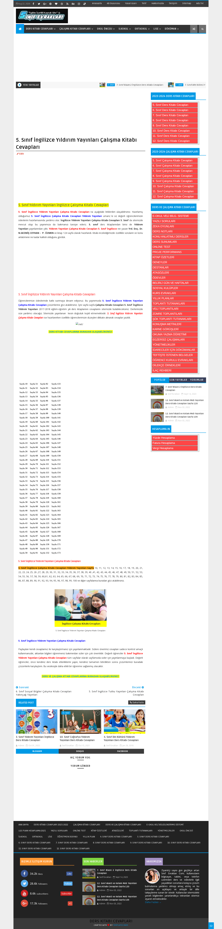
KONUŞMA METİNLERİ (167, 324)
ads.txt (199, 3)
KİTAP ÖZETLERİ (163, 257)
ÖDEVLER (159, 277)
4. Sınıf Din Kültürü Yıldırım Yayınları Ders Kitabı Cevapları (121, 738)
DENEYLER (160, 262)
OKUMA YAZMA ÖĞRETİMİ (169, 334)
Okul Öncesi (104, 28)
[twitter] (39, 3)
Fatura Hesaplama (164, 443)
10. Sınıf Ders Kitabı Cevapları (171, 130)
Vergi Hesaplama (163, 448)
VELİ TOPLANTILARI (165, 308)
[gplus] (44, 3)
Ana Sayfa (23, 824)
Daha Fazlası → (153, 902)
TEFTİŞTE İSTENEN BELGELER (173, 355)
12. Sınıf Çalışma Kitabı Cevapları (173, 196)
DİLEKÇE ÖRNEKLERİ (167, 365)
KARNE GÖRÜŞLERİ (166, 329)
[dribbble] (61, 3)
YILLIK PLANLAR (163, 298)
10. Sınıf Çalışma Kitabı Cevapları (173, 186)
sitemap (186, 3)
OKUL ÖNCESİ (186, 830)
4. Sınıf (109, 713)
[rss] (67, 3)
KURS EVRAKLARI (164, 293)
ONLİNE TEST (161, 246)
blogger (37, 751)
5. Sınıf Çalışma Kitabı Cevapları (173, 160)
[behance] (73, 3)
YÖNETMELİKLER (164, 344)
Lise (156, 28)
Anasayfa (97, 3)
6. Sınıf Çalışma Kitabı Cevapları (173, 165)
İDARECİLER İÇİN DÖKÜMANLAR (174, 349)
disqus (80, 751)
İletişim (173, 3)
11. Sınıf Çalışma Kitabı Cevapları (173, 191)
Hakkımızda (157, 3)
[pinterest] (50, 3)
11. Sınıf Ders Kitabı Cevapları (171, 135)
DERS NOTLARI (163, 231)
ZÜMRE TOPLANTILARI (167, 313)
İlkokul (123, 28)
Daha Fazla (138, 702)
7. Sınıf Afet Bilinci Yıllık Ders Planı (189, 85)
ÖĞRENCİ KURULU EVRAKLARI (173, 360)
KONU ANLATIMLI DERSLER (170, 236)
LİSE (50, 836)
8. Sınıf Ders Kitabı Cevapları (170, 120)
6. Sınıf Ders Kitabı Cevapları (170, 110)
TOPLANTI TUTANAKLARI (169, 303)
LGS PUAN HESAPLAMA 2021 (32, 830)
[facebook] (33, 3)
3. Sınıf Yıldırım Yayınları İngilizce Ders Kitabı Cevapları (35, 738)
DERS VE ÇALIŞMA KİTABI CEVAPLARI (123, 824)
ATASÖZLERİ (161, 272)
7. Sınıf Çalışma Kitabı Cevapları (173, 170)
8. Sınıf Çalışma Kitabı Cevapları (173, 175)
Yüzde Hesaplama (164, 437)
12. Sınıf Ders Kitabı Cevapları (171, 140)
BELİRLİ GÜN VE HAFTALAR (171, 282)
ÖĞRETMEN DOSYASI (67, 836)
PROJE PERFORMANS (167, 252)
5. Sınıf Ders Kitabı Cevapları (170, 104)
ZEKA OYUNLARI (163, 226)
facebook (122, 751)
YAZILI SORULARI (164, 221)
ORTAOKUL (37, 836)
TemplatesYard (120, 925)
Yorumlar (197, 380)
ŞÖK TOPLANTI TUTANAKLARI (172, 319)
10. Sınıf (66, 713)
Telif (144, 3)
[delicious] (84, 3)
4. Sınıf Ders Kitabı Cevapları (116, 836)
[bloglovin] (56, 3)
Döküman (170, 28)
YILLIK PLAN (89, 836)
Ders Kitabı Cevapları (39, 28)
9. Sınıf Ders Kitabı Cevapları (170, 125)
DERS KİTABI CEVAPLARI (111, 921)
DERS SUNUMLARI (165, 241)
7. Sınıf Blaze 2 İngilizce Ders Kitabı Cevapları (126, 85)
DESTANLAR (161, 267)
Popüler (160, 380)
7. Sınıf (97, 85)
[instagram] (78, 3)
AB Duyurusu (113, 3)
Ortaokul (141, 28)
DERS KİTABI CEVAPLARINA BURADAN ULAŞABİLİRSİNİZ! (80, 331)
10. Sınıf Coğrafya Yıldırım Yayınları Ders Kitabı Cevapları (77, 738)
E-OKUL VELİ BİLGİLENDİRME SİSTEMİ (164, 824)
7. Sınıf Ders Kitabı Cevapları (170, 115)
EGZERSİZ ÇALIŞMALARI (169, 339)
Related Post (26, 702)
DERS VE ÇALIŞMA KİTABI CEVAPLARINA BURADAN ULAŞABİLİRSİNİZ (80, 676)
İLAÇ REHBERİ (162, 370)
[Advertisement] (111, 57)
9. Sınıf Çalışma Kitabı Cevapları (173, 181)
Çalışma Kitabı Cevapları (75, 28)
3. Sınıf (22, 713)
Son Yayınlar (178, 380)
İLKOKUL (23, 836)
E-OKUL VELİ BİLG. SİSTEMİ (171, 216)
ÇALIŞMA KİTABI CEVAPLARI (86, 824)
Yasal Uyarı (131, 3)
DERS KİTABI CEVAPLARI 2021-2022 (51, 824)
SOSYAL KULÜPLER (165, 288)
